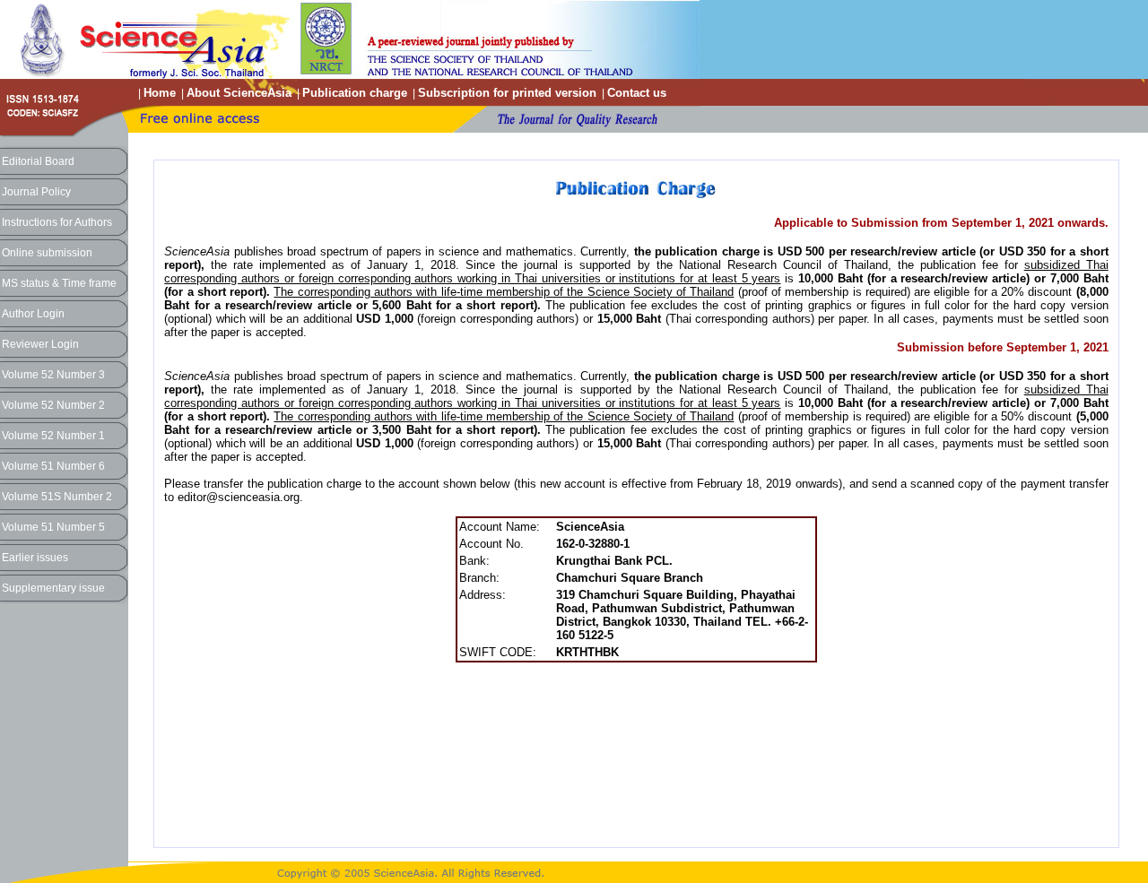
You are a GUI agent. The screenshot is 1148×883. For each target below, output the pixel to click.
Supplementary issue (53, 588)
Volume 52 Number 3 (53, 374)
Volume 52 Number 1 (53, 435)
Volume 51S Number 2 (57, 496)
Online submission (47, 253)
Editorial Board (38, 161)
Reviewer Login (40, 344)
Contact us (636, 93)
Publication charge (354, 93)
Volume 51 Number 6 (53, 466)
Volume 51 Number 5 (53, 527)
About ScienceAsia (239, 93)
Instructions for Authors (57, 222)
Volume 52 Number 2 (53, 405)
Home (160, 93)
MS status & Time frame (59, 283)
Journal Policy (36, 192)
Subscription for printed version (507, 93)
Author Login (33, 313)
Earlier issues (35, 557)
